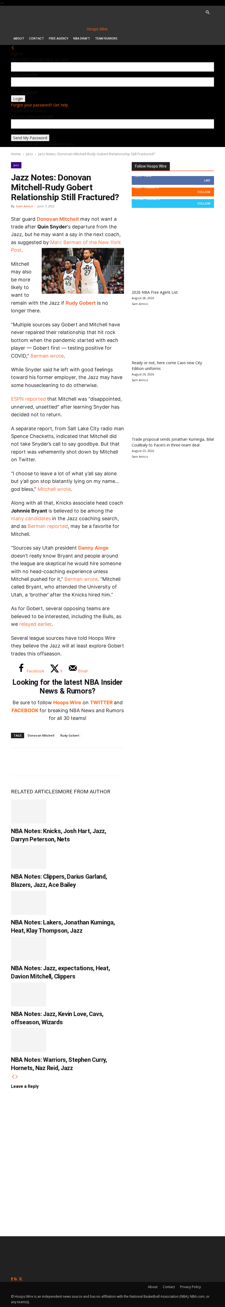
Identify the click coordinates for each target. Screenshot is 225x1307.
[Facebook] (19, 762)
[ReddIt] (73, 762)
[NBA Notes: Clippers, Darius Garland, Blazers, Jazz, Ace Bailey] (28, 857)
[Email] (91, 762)
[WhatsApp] (55, 762)
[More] (110, 762)
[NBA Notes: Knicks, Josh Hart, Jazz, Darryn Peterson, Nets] (28, 811)
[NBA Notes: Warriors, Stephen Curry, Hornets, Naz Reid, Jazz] (28, 1040)
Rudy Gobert (81, 303)
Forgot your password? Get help (39, 104)
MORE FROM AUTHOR (84, 791)
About (18, 38)
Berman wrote (47, 356)
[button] (207, 12)
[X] (37, 762)
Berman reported (48, 526)
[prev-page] (13, 1076)
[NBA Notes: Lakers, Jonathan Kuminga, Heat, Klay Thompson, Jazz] (28, 903)
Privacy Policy (190, 1287)
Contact (36, 38)
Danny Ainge (93, 548)
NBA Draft (81, 38)
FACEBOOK (25, 710)
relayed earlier (35, 624)
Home (16, 153)
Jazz (29, 153)
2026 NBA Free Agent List (155, 292)
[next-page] (17, 1076)
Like (207, 180)
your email (20, 131)
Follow (204, 192)
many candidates (31, 518)
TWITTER (101, 702)
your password (24, 92)
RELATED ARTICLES (34, 791)
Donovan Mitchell (58, 219)
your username (24, 74)
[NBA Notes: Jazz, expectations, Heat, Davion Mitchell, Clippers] (28, 949)
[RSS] (16, 1279)
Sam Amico (24, 206)
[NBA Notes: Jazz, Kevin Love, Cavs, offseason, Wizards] (28, 994)
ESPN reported (28, 399)
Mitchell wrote (54, 489)
